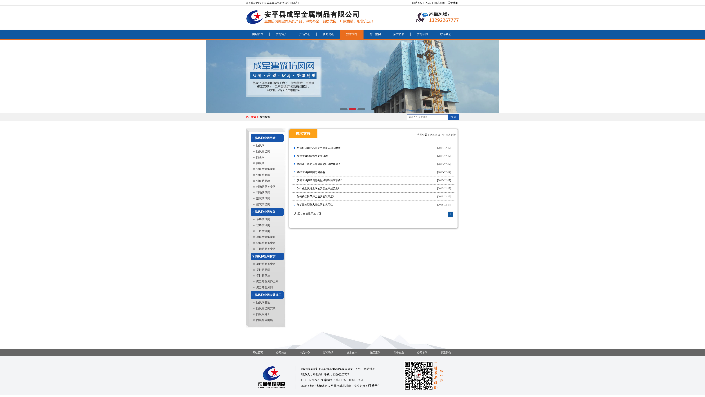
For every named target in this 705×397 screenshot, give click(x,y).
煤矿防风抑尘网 (266, 169)
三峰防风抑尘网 (266, 248)
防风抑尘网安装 (266, 308)
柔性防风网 (263, 269)
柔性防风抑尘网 (266, 263)
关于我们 (453, 2)
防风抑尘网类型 (265, 211)
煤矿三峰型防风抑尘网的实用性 (315, 204)
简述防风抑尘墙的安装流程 (312, 156)
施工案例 (375, 34)
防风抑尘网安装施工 (268, 294)
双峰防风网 (263, 225)
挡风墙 (260, 163)
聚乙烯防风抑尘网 (267, 281)
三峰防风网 (263, 231)
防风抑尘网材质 (265, 256)
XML (428, 2)
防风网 (260, 145)
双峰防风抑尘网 (266, 243)
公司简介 (281, 34)
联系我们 (445, 34)
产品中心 (304, 34)
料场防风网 (263, 192)
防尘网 (260, 157)
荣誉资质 (398, 34)
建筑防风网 (263, 198)
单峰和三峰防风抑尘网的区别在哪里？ (319, 164)
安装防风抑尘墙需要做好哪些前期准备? (319, 180)
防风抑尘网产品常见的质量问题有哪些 (319, 148)
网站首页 (417, 2)
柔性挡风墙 (263, 275)
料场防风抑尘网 (266, 186)
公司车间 (422, 34)
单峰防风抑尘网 (266, 237)
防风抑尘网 (263, 151)
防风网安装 (263, 302)
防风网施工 (263, 314)
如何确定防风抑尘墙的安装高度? (315, 196)
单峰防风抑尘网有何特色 (311, 172)
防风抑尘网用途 (265, 138)
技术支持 (351, 34)
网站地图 (439, 2)
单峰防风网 (263, 219)
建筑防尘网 (263, 204)
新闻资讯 (328, 34)
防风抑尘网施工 (266, 320)
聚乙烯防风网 (264, 287)
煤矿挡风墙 (263, 180)
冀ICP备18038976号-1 (349, 380)
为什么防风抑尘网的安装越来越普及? (318, 188)
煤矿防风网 (263, 175)
